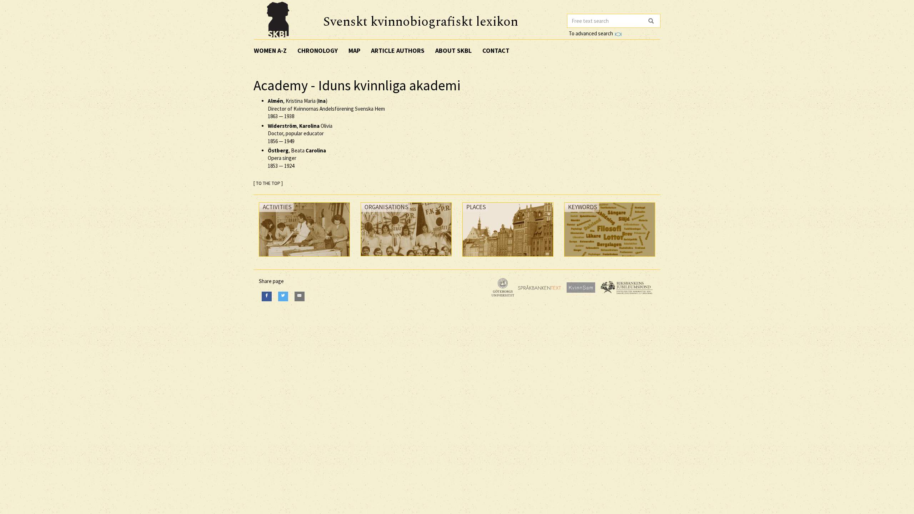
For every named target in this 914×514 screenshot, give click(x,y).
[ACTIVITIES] (304, 258)
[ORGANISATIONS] (406, 258)
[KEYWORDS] (609, 258)
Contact (495, 50)
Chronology (317, 50)
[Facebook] (267, 296)
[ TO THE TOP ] (268, 183)
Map (354, 50)
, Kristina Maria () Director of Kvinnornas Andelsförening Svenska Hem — (326, 108)
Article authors (398, 50)
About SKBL (453, 50)
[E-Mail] (300, 296)
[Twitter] (283, 296)
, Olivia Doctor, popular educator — (300, 133)
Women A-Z (270, 50)
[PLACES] (507, 258)
